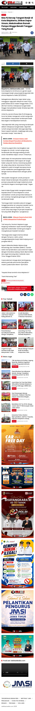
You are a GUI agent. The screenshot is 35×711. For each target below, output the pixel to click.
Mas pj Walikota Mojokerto (16, 280)
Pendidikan (15, 399)
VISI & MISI (21, 703)
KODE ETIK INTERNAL (18, 701)
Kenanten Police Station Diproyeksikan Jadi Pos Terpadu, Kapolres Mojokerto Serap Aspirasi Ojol (22, 417)
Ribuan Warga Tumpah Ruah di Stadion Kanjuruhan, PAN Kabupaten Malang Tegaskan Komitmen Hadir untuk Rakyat (25, 350)
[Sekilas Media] (11, 3)
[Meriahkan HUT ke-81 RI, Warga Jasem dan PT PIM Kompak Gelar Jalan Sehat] (5, 407)
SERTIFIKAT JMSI (26, 698)
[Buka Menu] (29, 3)
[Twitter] (25, 294)
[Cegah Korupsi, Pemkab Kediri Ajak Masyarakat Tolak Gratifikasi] (9, 342)
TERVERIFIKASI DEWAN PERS (9, 698)
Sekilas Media (5, 32)
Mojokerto (7, 283)
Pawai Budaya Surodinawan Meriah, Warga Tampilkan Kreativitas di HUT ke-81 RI (9, 332)
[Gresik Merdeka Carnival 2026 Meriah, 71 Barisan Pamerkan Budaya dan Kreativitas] (26, 306)
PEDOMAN (12, 703)
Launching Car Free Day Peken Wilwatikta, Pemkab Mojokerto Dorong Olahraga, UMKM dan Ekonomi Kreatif (25, 332)
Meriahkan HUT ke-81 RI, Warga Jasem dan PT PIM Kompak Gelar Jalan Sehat (22, 406)
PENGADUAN (5, 701)
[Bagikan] (32, 32)
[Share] (13, 63)
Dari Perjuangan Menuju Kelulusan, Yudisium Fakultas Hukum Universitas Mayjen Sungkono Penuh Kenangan (21, 395)
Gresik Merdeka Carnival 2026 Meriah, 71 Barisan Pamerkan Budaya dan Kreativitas (26, 315)
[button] (26, 3)
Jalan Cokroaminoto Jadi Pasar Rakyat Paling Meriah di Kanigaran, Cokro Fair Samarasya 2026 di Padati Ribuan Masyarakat (8, 315)
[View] (26, 63)
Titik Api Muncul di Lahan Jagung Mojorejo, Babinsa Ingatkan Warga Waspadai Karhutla (22, 362)
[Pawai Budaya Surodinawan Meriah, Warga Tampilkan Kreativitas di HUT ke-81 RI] (9, 324)
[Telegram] (28, 294)
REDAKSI (4, 703)
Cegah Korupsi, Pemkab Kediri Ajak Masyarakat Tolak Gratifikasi (7, 350)
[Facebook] (21, 294)
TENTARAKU (15, 366)
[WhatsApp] (32, 294)
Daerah (4, 15)
